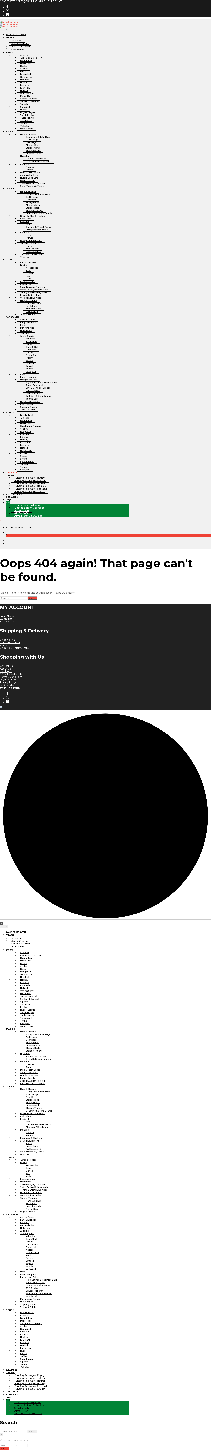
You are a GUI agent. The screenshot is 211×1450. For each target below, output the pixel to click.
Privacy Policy (8, 682)
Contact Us (6, 666)
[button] (6, 532)
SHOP (4, 29)
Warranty (5, 645)
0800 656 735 (8, 1)
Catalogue (6, 671)
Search (32, 1431)
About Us (5, 668)
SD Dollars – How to (11, 674)
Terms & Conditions (11, 677)
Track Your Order (10, 642)
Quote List (6, 619)
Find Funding (8, 685)
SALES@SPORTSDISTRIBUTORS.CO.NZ (39, 1)
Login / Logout (8, 616)
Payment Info (8, 679)
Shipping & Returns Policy (15, 648)
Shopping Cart (8, 621)
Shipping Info (7, 639)
